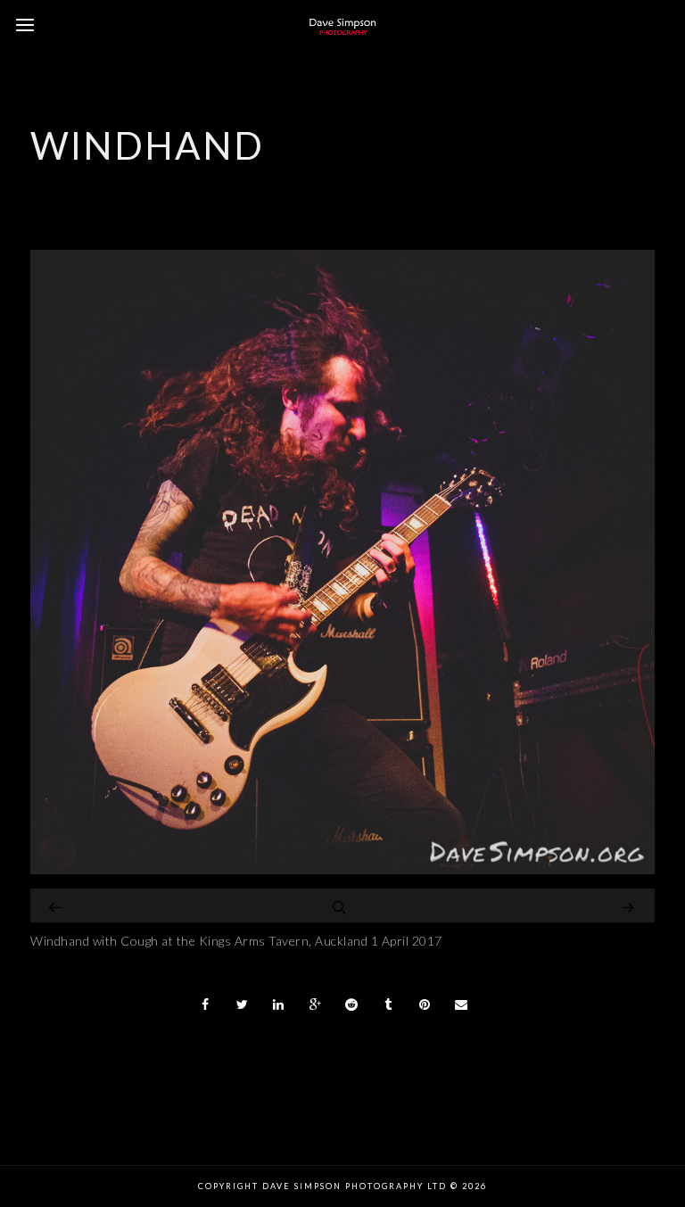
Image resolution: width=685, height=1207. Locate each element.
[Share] (206, 1004)
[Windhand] (342, 869)
